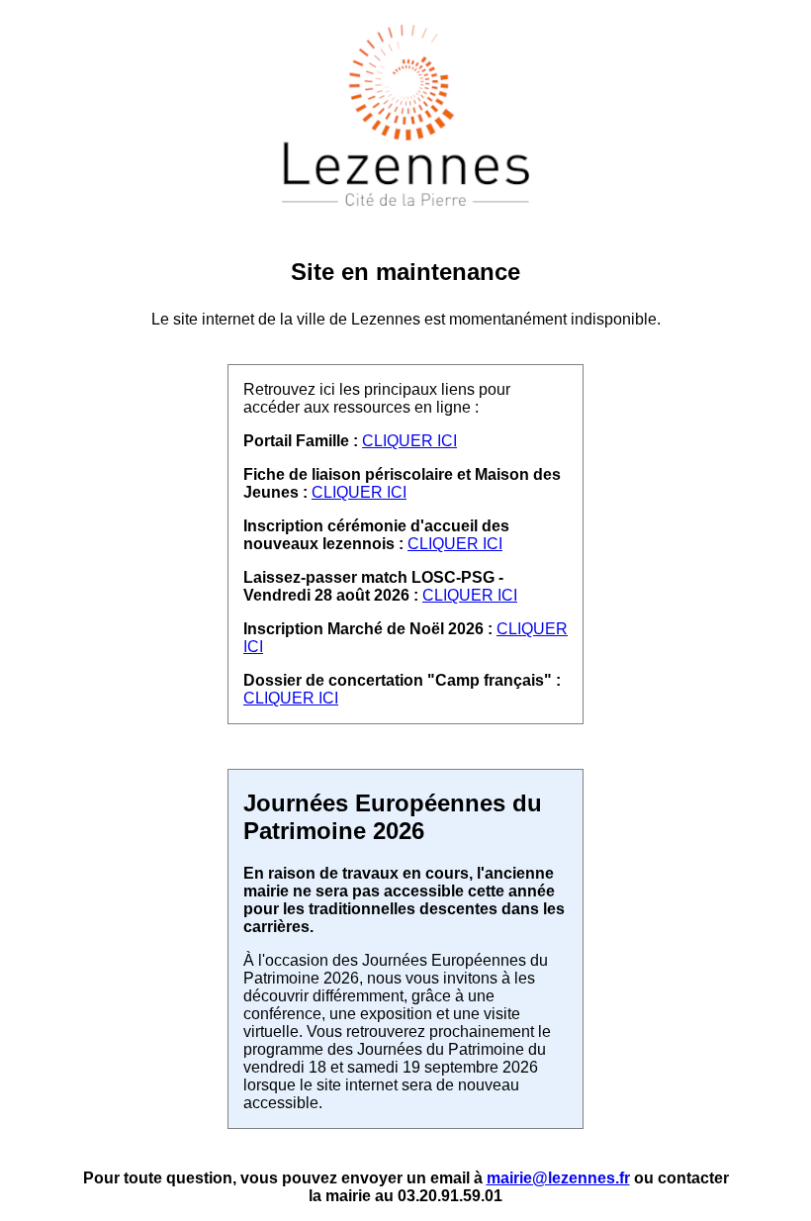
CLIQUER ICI (409, 440)
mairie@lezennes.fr (558, 1178)
